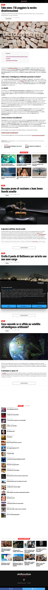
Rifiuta (8, 306)
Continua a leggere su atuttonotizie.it (9, 132)
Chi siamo (29, 583)
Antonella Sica (8, 18)
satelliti (4, 373)
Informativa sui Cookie (21, 583)
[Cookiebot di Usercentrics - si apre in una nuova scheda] (38, 283)
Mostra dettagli (41, 302)
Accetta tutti (39, 306)
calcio (38, 232)
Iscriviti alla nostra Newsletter (38, 135)
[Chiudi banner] (46, 283)
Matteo (7, 195)
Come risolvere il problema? (12, 60)
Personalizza (23, 306)
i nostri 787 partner (8, 289)
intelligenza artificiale (12, 68)
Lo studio (8, 58)
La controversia (42, 234)
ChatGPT (22, 80)
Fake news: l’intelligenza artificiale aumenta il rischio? (17, 56)
